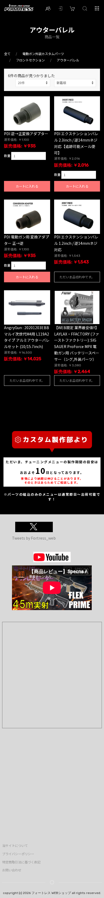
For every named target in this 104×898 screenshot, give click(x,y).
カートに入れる (27, 186)
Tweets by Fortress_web (34, 538)
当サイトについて (15, 845)
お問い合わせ (11, 870)
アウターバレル (68, 60)
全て (7, 53)
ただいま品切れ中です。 (76, 277)
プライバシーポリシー (18, 853)
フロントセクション (30, 60)
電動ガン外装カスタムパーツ (43, 53)
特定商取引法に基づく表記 (21, 862)
